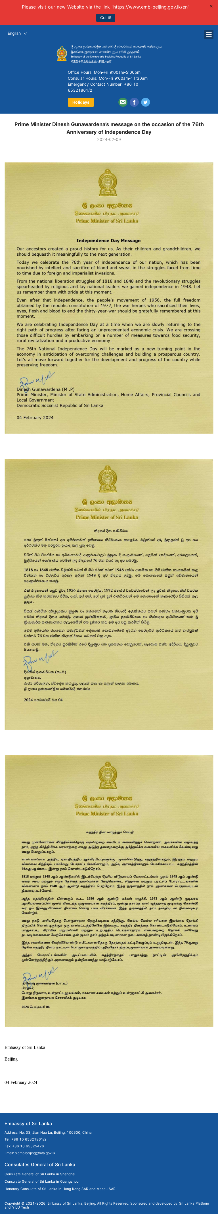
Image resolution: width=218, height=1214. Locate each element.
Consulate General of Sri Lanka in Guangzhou (42, 1181)
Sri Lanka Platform (194, 1203)
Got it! (105, 17)
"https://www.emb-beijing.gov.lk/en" (150, 7)
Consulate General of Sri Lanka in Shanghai (40, 1174)
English (14, 33)
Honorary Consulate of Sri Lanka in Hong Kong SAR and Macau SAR (60, 1189)
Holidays (80, 102)
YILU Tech (20, 1207)
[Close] (211, 6)
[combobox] (17, 33)
